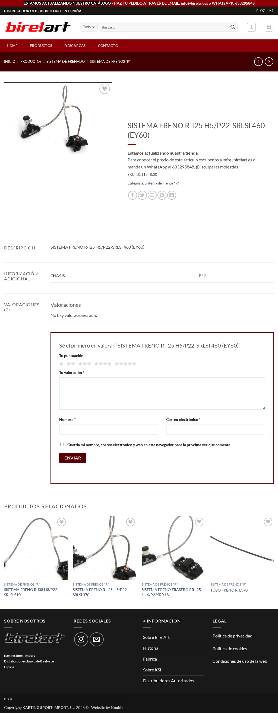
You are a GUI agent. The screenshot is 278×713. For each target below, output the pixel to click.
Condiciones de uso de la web (240, 661)
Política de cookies (230, 648)
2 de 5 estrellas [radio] (70, 363)
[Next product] (258, 61)
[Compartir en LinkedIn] (171, 195)
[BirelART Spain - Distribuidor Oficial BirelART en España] (38, 27)
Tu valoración (71, 372)
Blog (261, 10)
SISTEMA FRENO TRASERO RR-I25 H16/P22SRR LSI (171, 592)
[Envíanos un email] (97, 639)
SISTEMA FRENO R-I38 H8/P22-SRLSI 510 (31, 592)
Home (12, 45)
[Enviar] (232, 27)
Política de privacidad (232, 635)
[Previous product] (269, 61)
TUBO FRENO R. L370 (229, 590)
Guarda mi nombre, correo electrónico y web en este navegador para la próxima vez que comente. (149, 444)
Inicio (9, 61)
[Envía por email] (152, 195)
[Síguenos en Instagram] (271, 11)
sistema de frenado (65, 61)
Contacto (108, 45)
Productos (41, 45)
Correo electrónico (183, 419)
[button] (251, 27)
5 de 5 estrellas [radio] (124, 363)
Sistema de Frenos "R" (110, 61)
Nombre (67, 419)
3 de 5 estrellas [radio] (84, 363)
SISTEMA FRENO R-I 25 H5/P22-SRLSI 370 (100, 592)
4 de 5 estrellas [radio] (102, 363)
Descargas (75, 45)
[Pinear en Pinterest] (161, 195)
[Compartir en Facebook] (132, 195)
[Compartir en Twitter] (142, 195)
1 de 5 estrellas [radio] (61, 363)
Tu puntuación (72, 355)
